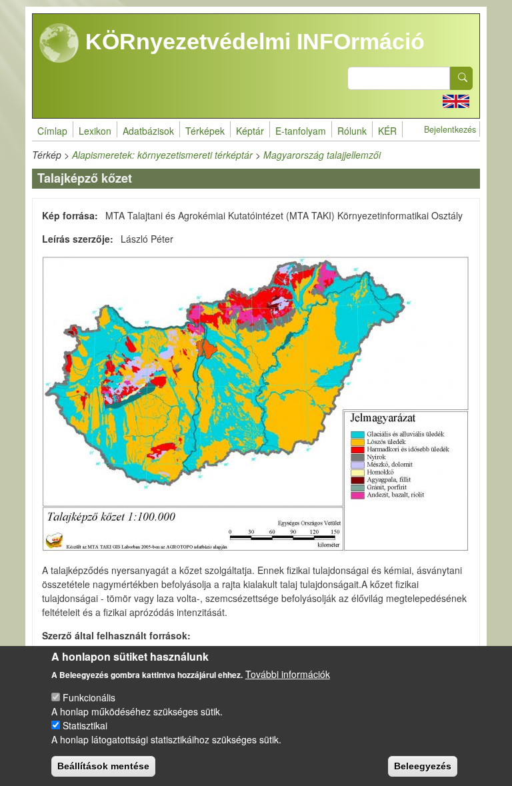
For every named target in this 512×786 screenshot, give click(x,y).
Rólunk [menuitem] (352, 130)
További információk (287, 674)
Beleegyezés (422, 766)
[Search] (461, 78)
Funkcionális (89, 697)
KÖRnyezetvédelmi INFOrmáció (252, 41)
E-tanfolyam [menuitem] (300, 130)
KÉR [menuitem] (387, 130)
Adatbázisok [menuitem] (148, 130)
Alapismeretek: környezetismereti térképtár (162, 154)
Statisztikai (85, 725)
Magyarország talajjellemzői (322, 154)
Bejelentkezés (450, 129)
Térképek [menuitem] (205, 130)
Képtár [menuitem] (250, 130)
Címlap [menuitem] (52, 130)
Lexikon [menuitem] (95, 130)
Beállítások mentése (103, 766)
